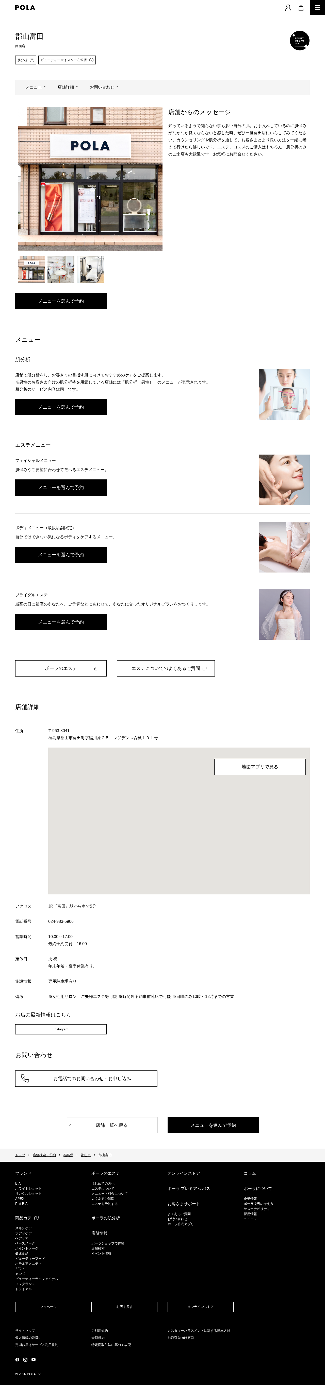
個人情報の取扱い (28, 1338)
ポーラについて (258, 1188)
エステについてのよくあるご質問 (166, 668)
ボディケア (23, 1233)
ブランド (23, 1173)
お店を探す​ (124, 1307)
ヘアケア (21, 1238)
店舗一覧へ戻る (112, 1125)
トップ (20, 1155)
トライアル (23, 1289)
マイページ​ (48, 1307)
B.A (18, 1183)
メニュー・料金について (109, 1194)
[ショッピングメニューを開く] (301, 7)
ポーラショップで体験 (107, 1243)
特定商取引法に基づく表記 (111, 1345)
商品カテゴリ (27, 1218)
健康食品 (21, 1253)
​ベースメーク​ (25, 1243)
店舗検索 (98, 1248)
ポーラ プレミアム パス (189, 1188)
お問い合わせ (102, 87)
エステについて (103, 1188)
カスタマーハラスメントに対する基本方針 (199, 1330)
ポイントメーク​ (26, 1248)
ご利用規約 (99, 1330)
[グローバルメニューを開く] (317, 7)
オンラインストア (184, 1173)
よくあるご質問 (103, 1199)
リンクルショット (28, 1194)
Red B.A (21, 1204)
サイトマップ (25, 1330)
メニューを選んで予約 (61, 301)
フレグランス (25, 1284)
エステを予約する (104, 1204)
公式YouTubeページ (33, 1359)
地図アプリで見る (260, 766)
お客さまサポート (184, 1204)
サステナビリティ (257, 1209)
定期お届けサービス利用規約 (36, 1345)
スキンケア (23, 1228)
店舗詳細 (66, 87)
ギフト (20, 1269)
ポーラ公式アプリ (181, 1224)
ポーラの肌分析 (105, 1218)
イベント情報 (101, 1253)
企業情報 (250, 1199)
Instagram (61, 1029)
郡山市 (86, 1155)
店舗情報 (99, 1233)
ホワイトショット (28, 1188)
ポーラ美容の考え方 (258, 1204)
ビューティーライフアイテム (36, 1279)
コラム (250, 1173)
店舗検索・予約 (44, 1155)
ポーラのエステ (61, 668)
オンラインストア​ (200, 1307)
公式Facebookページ (17, 1360)
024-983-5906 (61, 921)
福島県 (68, 1155)
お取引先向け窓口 (181, 1338)
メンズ (20, 1274)
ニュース (250, 1219)
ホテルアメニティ (28, 1264)
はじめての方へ (103, 1183)
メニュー (33, 87)
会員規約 (98, 1338)
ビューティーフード (30, 1258)
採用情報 (250, 1214)
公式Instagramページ (25, 1360)
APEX (19, 1199)
